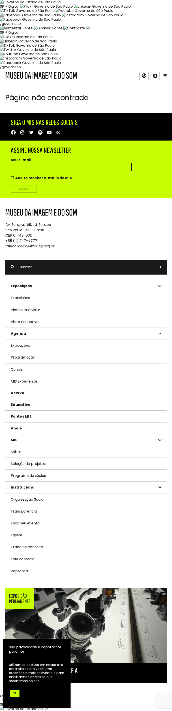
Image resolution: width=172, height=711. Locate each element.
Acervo (17, 393)
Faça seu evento (25, 523)
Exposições (20, 298)
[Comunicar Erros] (88, 28)
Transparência (24, 511)
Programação (23, 357)
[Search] (159, 267)
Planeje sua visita (25, 310)
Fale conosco (22, 559)
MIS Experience (24, 381)
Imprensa (19, 571)
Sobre (16, 452)
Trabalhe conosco (27, 547)
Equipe (16, 535)
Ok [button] (15, 693)
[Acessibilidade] (155, 76)
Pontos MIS (21, 416)
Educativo (20, 405)
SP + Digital (9, 6)
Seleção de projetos (28, 464)
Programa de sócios (28, 475)
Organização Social (27, 499)
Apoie (16, 428)
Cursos (17, 369)
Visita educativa (25, 322)
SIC (3, 704)
